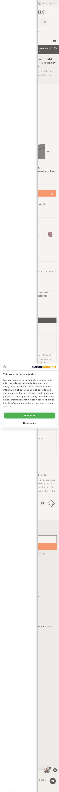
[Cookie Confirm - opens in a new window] (44, 367)
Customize (29, 423)
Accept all (29, 415)
